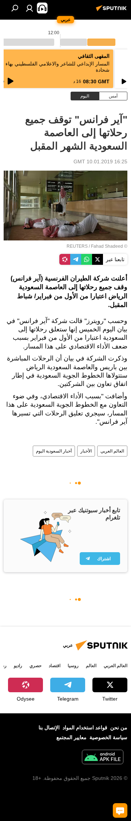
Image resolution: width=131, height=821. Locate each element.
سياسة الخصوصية (108, 737)
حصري (35, 665)
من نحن (118, 727)
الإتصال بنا (49, 727)
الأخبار (86, 451)
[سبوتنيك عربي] (112, 11)
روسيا (73, 665)
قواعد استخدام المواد (85, 727)
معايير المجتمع (71, 737)
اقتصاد (54, 665)
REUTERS (77, 246)
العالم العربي (112, 451)
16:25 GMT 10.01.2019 (100, 161)
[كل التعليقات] (120, 810)
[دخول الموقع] (29, 8)
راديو (18, 665)
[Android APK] (102, 758)
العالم (91, 665)
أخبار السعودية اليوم (54, 451)
